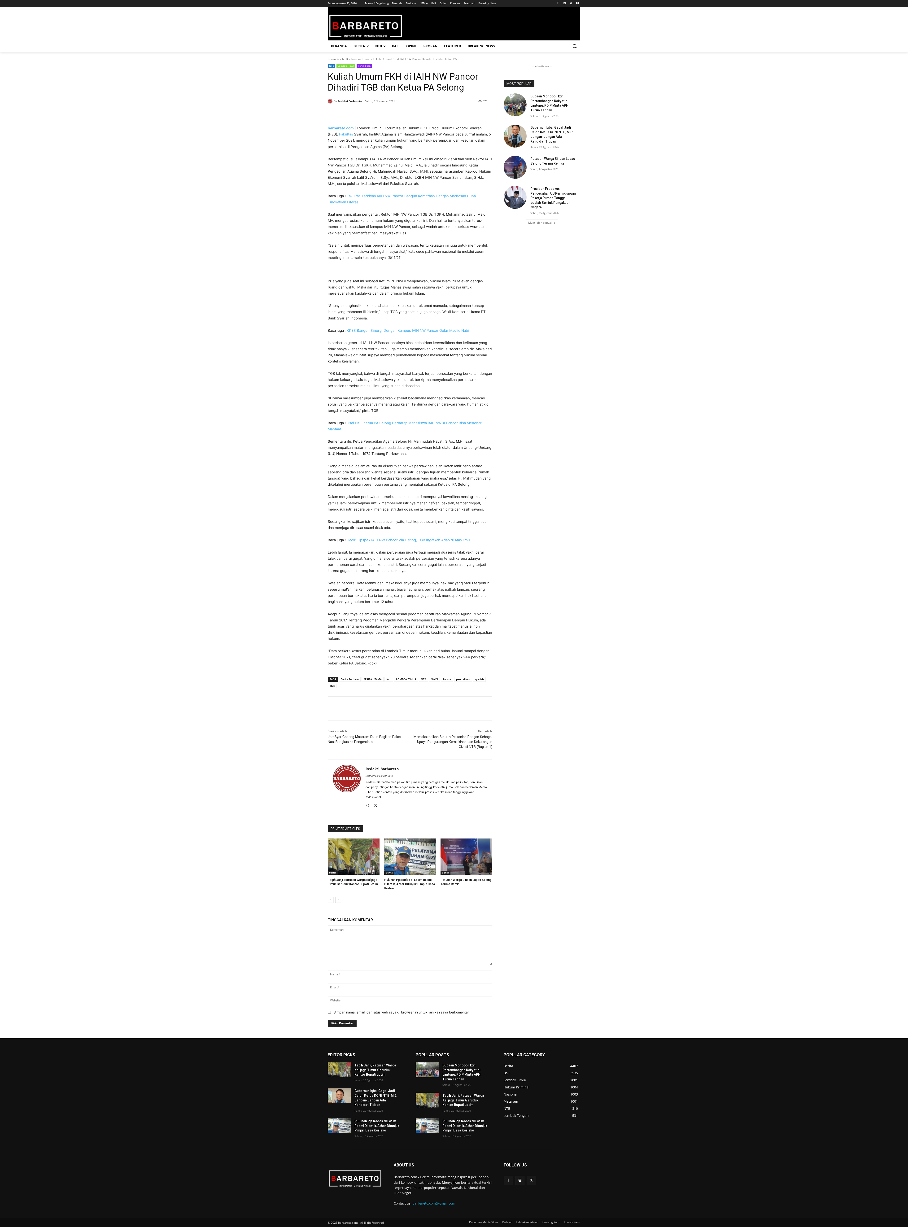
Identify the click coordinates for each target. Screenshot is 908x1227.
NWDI (434, 679)
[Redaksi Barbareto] (331, 101)
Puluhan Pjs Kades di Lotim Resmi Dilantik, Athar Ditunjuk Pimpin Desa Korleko (409, 884)
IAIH (388, 679)
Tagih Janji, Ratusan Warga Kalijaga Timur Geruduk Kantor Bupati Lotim (375, 1069)
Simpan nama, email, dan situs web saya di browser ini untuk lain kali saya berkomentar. (402, 1012)
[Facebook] (558, 3)
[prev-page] (331, 900)
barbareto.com (341, 128)
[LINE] (406, 113)
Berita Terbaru (350, 679)
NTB (345, 59)
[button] (574, 46)
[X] (571, 3)
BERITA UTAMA (372, 679)
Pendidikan (364, 65)
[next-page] (338, 900)
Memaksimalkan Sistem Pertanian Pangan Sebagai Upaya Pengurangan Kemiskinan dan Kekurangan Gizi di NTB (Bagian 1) (453, 742)
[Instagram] (564, 3)
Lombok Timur (360, 59)
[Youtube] (577, 3)
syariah (479, 679)
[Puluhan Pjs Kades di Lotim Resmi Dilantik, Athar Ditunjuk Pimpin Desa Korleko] (410, 856)
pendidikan (463, 679)
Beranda (333, 59)
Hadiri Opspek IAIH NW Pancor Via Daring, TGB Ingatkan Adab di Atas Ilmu (408, 540)
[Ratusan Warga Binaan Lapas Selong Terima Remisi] (466, 856)
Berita (332, 872)
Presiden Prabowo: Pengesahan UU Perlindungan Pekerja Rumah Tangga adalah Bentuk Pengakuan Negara (553, 198)
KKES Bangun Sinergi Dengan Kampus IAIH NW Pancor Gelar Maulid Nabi (408, 330)
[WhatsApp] (385, 113)
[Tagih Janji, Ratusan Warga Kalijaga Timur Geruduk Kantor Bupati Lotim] (354, 856)
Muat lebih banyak (540, 223)
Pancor (447, 679)
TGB (332, 686)
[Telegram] (396, 113)
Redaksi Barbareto (350, 101)
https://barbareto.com (379, 775)
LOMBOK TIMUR (406, 679)
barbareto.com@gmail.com (433, 1203)
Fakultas (346, 134)
